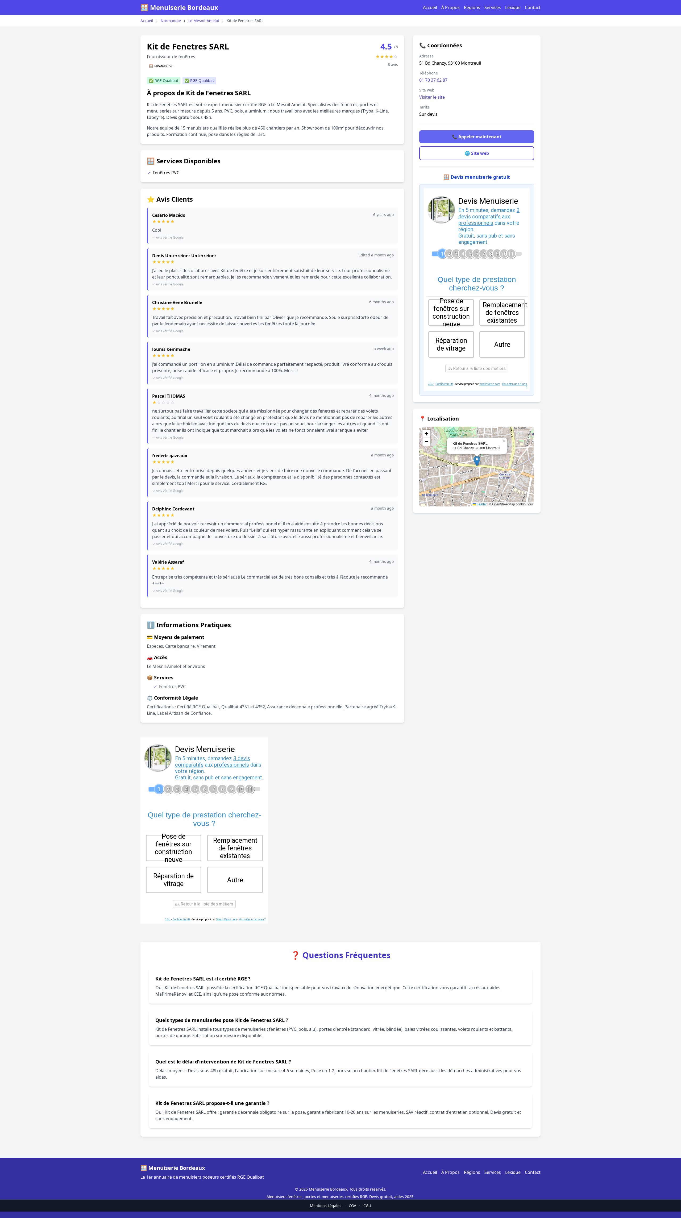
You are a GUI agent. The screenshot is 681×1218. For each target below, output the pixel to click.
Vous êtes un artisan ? (252, 919)
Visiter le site (432, 97)
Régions (472, 7)
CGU (431, 384)
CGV (352, 1205)
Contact (533, 7)
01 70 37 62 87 (433, 80)
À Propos (450, 7)
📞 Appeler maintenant (476, 137)
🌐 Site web (477, 153)
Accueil (430, 7)
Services (492, 7)
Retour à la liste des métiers (479, 368)
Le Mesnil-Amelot (203, 20)
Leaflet (481, 504)
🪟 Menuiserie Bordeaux (179, 7)
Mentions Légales (325, 1205)
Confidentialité (444, 384)
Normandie (171, 20)
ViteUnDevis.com (489, 384)
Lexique (513, 7)
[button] (477, 461)
